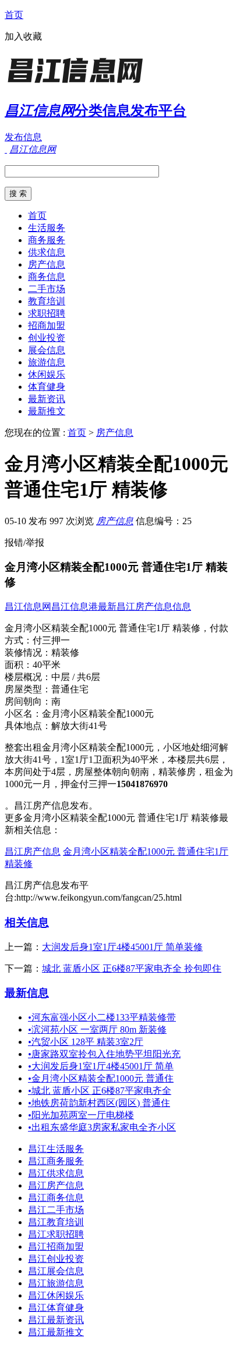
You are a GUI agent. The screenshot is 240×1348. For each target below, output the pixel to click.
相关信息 (27, 922)
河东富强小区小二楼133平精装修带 (102, 1017)
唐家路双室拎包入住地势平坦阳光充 (104, 1054)
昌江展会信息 (56, 1271)
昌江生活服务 (56, 1149)
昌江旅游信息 (56, 1283)
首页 (14, 15)
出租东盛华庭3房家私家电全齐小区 (102, 1127)
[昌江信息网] (77, 84)
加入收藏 (23, 36)
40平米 (47, 665)
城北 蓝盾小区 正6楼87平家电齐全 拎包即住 (131, 968)
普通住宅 (70, 689)
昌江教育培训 (56, 1222)
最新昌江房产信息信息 (144, 606)
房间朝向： (28, 701)
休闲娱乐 (46, 374)
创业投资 (46, 338)
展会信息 (46, 350)
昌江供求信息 (56, 1173)
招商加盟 (46, 325)
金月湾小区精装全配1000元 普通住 (101, 1078)
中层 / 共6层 (75, 677)
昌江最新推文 (56, 1332)
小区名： (23, 714)
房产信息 (46, 264)
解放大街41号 (79, 726)
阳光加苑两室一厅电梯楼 (81, 1115)
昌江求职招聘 (56, 1234)
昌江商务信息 (56, 1198)
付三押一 (51, 640)
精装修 (65, 652)
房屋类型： (28, 689)
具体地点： (28, 726)
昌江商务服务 (56, 1161)
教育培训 (46, 301)
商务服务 (46, 240)
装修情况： (28, 652)
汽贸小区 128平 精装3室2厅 (85, 1042)
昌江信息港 (74, 606)
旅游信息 (46, 362)
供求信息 (46, 252)
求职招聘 (46, 313)
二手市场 (46, 289)
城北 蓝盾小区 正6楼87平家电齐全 (99, 1091)
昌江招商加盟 (56, 1246)
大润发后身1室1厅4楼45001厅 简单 (101, 1066)
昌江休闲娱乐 (56, 1295)
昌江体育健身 (56, 1308)
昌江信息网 (28, 606)
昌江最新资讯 (56, 1320)
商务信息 (46, 277)
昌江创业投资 (56, 1259)
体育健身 (46, 387)
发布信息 (23, 137)
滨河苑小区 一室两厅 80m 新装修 (97, 1029)
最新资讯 (46, 399)
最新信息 (27, 993)
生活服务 (46, 228)
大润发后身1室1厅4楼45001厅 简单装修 (122, 947)
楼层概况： (28, 677)
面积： (19, 665)
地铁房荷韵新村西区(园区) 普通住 (99, 1103)
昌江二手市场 (56, 1210)
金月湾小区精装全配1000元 (98, 714)
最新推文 (46, 411)
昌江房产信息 (33, 851)
